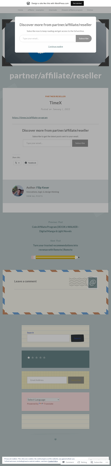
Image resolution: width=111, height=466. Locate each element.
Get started (77, 3)
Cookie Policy (53, 461)
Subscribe (83, 38)
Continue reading (55, 46)
